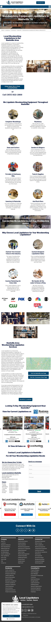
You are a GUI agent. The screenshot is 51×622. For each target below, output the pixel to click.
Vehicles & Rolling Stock (10, 571)
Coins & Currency (9, 588)
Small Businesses (35, 584)
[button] (11, 618)
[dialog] (11, 611)
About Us (3, 541)
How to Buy (3, 557)
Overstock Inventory (39, 550)
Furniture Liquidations (10, 582)
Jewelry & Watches (9, 575)
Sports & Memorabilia (10, 577)
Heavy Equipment (22, 544)
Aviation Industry (22, 543)
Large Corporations (35, 582)
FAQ (2, 561)
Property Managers (35, 570)
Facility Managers (34, 571)
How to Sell (3, 559)
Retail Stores (38, 553)
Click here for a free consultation (12, 87)
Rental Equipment (39, 562)
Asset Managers (34, 573)
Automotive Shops (39, 557)
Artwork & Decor (9, 579)
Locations (7, 30)
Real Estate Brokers (35, 579)
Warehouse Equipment (40, 546)
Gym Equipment (38, 555)
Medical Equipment (22, 550)
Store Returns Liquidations (41, 552)
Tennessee (13, 30)
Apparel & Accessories (10, 589)
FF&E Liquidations (39, 544)
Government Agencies (36, 588)
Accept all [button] (11, 616)
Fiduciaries (33, 577)
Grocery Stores (21, 559)
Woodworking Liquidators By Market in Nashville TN (33, 30)
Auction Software (5, 550)
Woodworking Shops (39, 559)
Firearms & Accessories (10, 591)
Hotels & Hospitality (22, 555)
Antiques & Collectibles (10, 573)
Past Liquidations (5, 555)
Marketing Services (5, 548)
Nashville (19, 30)
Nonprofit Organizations (36, 586)
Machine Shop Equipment (23, 553)
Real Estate (20, 562)
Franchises (33, 591)
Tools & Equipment (9, 586)
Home (2, 30)
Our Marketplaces (5, 552)
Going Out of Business (36, 589)
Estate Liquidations (9, 570)
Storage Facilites (34, 580)
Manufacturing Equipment (24, 546)
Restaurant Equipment (40, 541)
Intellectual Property (22, 557)
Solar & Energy (21, 552)
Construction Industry (23, 541)
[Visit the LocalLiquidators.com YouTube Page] (29, 530)
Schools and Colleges (39, 561)
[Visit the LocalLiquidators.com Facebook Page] (17, 530)
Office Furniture (38, 543)
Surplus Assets (21, 561)
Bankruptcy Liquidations (10, 580)
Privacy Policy (5, 613)
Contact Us (3, 562)
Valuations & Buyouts (5, 544)
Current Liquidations (5, 553)
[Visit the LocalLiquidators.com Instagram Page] (21, 530)
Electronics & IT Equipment (24, 548)
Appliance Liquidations (10, 584)
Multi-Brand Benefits (5, 546)
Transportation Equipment (41, 548)
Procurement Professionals (37, 575)
